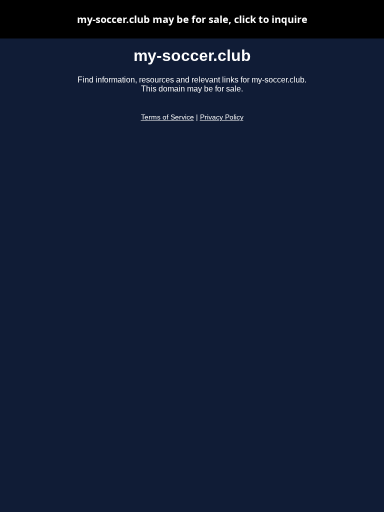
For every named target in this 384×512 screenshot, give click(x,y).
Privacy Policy (222, 117)
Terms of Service (167, 117)
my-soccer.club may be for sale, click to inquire (192, 19)
